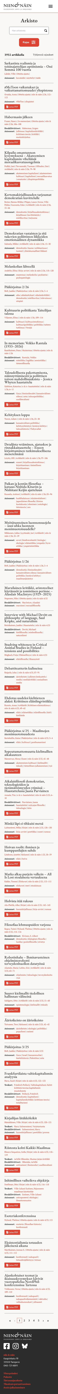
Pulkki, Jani (9, 166)
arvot (18, 540)
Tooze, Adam (10, 418)
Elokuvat (23, 881)
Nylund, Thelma (24, 928)
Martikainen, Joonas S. (14, 1249)
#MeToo (20, 101)
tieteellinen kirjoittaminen (28, 467)
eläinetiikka (30, 543)
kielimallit (42, 762)
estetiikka (20, 360)
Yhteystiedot (11, 1373)
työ (50, 765)
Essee (24, 758)
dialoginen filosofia (36, 938)
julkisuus (20, 131)
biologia (41, 540)
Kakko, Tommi (11, 881)
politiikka (38, 324)
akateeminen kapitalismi (27, 173)
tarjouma (33, 217)
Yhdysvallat (35, 428)
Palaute (8, 1377)
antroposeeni (22, 1197)
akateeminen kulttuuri (26, 762)
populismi (20, 1031)
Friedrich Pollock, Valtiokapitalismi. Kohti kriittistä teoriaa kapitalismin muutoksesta (33, 1087)
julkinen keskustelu (37, 676)
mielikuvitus (22, 217)
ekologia (20, 543)
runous (47, 831)
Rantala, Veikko (29, 357)
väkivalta (43, 1299)
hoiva (24, 858)
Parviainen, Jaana (30, 802)
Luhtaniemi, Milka (12, 827)
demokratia (21, 212)
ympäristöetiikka (31, 546)
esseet (19, 462)
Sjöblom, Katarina (12, 386)
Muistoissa (27, 350)
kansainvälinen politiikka (27, 423)
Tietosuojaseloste (13, 1380)
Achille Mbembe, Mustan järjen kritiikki (32, 1159)
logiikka (29, 360)
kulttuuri (20, 321)
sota (25, 396)
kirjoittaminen (22, 465)
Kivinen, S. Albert (30, 936)
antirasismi (21, 1165)
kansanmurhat (35, 1055)
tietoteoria (21, 507)
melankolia (32, 274)
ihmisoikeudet (28, 393)
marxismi (20, 605)
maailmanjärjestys (24, 578)
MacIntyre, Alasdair (31, 602)
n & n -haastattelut (30, 386)
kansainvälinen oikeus (26, 572)
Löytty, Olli (9, 458)
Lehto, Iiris (24, 967)
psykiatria (42, 274)
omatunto (21, 179)
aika (18, 295)
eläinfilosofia (22, 659)
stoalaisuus (36, 885)
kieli (49, 712)
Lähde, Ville (9, 73)
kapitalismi (31, 176)
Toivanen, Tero (11, 1024)
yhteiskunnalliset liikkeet (35, 251)
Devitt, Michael (29, 629)
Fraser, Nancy (10, 121)
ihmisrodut (33, 1165)
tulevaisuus (46, 298)
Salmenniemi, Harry (31, 1129)
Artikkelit (8, 169)
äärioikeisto (21, 676)
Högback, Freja (11, 655)
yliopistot (29, 101)
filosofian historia (33, 1224)
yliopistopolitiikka (36, 179)
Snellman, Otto (11, 1184)
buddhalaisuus (23, 498)
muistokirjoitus (23, 137)
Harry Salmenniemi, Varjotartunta (29, 1126)
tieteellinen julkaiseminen (36, 765)
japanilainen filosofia (25, 501)
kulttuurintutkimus (34, 321)
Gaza (18, 393)
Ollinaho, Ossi (42, 166)
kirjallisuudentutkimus (38, 212)
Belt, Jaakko (9, 291)
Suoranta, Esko (18, 204)
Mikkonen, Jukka (11, 533)
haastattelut (21, 805)
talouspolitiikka (36, 396)
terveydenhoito (45, 974)
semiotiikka (40, 360)
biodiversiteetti (29, 540)
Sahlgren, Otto (11, 1000)
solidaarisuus (41, 248)
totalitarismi (22, 1102)
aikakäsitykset (27, 295)
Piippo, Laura (31, 202)
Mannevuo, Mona (12, 758)
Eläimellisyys (25, 655)
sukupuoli (33, 1257)
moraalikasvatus (44, 176)
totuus (38, 1259)
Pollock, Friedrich (30, 1093)
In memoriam (24, 121)
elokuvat (20, 885)
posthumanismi (38, 742)
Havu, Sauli (9, 1080)
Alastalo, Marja (11, 967)
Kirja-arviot (24, 270)
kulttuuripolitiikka (24, 324)
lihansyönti (34, 659)
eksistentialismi (38, 498)
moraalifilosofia (33, 605)
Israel (24, 1055)
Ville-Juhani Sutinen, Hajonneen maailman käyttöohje (29, 1190)
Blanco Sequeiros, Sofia (15, 1152)
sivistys (41, 941)
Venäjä (29, 327)
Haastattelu (29, 625)
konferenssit (22, 1227)
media (19, 679)
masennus (20, 274)
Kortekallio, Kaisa (12, 738)
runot (40, 831)
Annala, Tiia (9, 795)
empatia (41, 543)
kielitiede (20, 715)
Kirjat (24, 827)
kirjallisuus (21, 215)
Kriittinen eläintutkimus (39, 705)
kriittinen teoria (23, 134)
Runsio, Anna (10, 705)
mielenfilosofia (35, 632)
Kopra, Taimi (10, 928)
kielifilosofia (21, 632)
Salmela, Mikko (11, 243)
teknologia (21, 808)
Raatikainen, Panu (12, 350)
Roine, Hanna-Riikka (13, 202)
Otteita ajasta (23, 73)
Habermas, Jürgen (30, 128)
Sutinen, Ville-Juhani (31, 1194)
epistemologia (22, 1004)
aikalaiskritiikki (42, 295)
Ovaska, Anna (10, 94)
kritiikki (35, 134)
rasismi (30, 1031)
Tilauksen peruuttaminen (17, 1384)
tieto (29, 808)
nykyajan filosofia (36, 805)
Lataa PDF (13, 106)
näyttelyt (30, 77)
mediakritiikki (29, 679)
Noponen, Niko (11, 598)
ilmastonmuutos (23, 1200)
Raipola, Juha (10, 672)
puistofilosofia (30, 941)
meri (27, 885)
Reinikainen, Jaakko (13, 625)
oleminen (32, 504)
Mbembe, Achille (29, 1162)
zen (28, 507)
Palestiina (34, 1058)
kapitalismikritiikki (34, 131)
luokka (19, 941)
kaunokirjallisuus (24, 909)
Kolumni (25, 854)
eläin (18, 712)
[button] (50, 6)
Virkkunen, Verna (12, 1289)
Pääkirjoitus (22, 291)
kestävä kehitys (39, 426)
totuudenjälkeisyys (24, 1259)
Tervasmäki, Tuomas (25, 166)
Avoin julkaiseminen (14, 1387)
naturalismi (21, 635)
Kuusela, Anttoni (12, 494)
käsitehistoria (22, 1058)
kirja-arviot (21, 831)
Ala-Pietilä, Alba (11, 905)
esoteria (19, 1224)
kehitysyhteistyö (23, 426)
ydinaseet (37, 1302)
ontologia (42, 504)
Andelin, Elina (10, 270)
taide (38, 77)
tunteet (19, 251)
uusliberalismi (22, 399)
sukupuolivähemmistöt (26, 1299)
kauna (30, 248)
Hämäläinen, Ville (12, 1122)
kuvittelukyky (34, 215)
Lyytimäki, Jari (27, 533)
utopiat (19, 301)
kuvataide (20, 77)
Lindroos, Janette (12, 854)
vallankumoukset (24, 1302)
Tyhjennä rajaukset (43, 54)
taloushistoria (22, 428)
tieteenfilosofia (23, 363)
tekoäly (19, 765)
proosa (46, 1132)
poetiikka (32, 831)
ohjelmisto (21, 974)
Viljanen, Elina (11, 317)
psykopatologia (23, 277)
